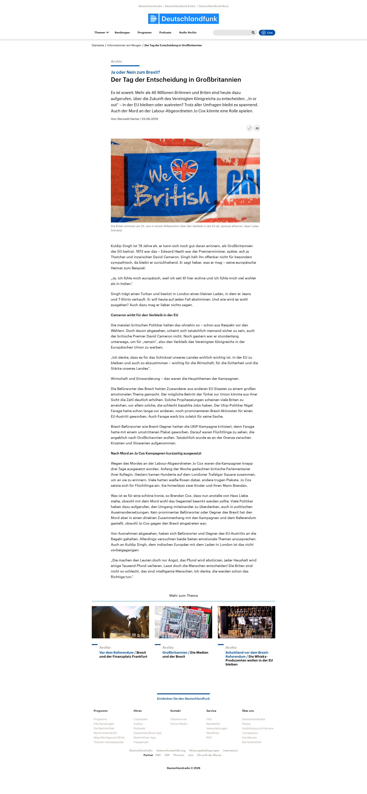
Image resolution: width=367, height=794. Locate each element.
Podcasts (165, 32)
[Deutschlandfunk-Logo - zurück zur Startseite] (183, 19)
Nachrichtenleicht (105, 732)
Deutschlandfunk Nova (214, 6)
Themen (99, 32)
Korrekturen (249, 737)
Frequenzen (141, 742)
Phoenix (179, 755)
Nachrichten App (145, 737)
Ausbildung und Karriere (257, 728)
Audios (138, 723)
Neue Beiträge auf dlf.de (109, 737)
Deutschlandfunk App (148, 732)
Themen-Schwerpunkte (108, 742)
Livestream (141, 719)
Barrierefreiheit (251, 742)
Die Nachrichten (104, 728)
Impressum (230, 750)
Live (270, 32)
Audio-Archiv (187, 32)
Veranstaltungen (216, 728)
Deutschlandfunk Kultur (180, 6)
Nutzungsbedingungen (204, 750)
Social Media (179, 723)
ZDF (167, 755)
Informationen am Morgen (124, 45)
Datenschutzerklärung (171, 750)
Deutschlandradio (150, 6)
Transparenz (250, 732)
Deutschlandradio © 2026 (183, 768)
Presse (246, 723)
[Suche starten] (253, 33)
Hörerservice (179, 719)
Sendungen (122, 32)
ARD (158, 755)
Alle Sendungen (104, 723)
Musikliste (212, 732)
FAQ (209, 719)
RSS (209, 737)
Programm (145, 32)
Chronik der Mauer (209, 755)
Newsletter (213, 723)
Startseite (98, 45)
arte (190, 755)
